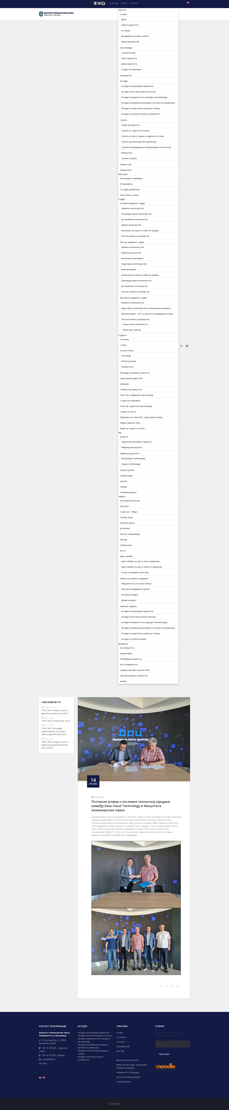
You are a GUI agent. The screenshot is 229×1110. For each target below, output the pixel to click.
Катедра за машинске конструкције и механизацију (94, 1040)
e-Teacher (134, 3)
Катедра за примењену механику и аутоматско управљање (93, 1046)
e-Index (124, 3)
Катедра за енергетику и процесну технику (93, 1052)
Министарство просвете (127, 1060)
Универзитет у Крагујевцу (127, 1072)
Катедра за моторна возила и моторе (95, 1035)
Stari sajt (120, 1051)
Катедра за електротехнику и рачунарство (91, 1058)
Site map (43, 1063)
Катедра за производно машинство (94, 1032)
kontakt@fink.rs (49, 1059)
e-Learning (113, 3)
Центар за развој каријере (128, 1077)
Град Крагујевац (123, 1081)
